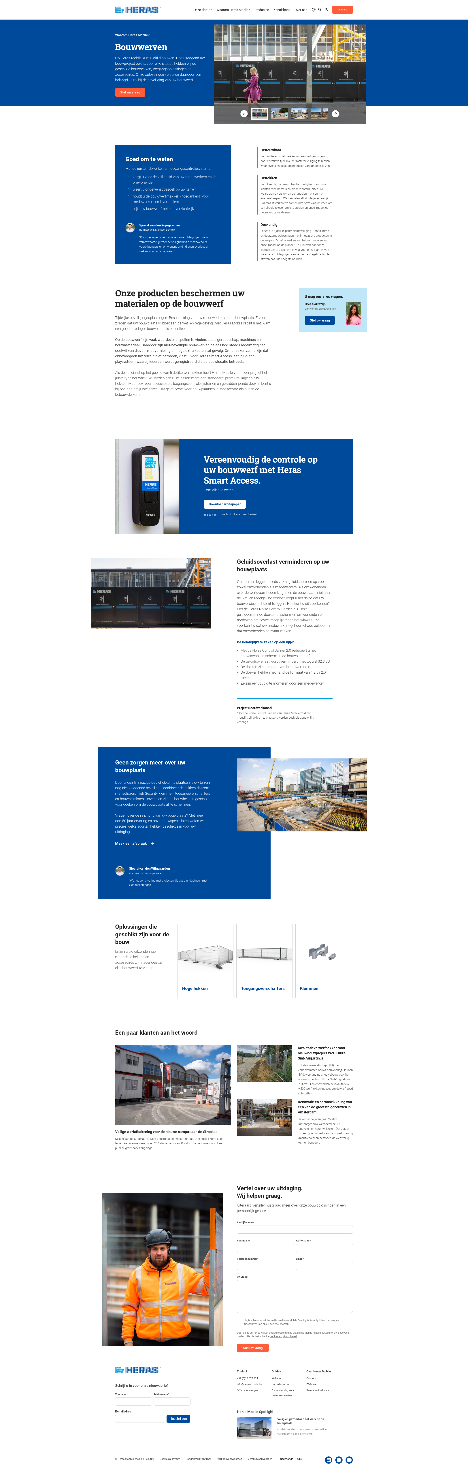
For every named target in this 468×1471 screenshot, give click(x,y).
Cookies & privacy (170, 1459)
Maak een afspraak (131, 843)
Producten (261, 9)
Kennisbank (281, 9)
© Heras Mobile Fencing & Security (134, 1459)
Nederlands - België (291, 1459)
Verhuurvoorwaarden (260, 1459)
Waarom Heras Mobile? (233, 9)
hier (288, 1429)
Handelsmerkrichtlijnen (199, 1459)
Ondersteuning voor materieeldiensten (283, 1393)
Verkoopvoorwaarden (229, 1459)
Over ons (301, 9)
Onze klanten (203, 9)
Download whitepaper (225, 504)
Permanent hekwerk (317, 1390)
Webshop (277, 1378)
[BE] (314, 9)
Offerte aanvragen (247, 1390)
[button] (244, 113)
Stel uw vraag (130, 92)
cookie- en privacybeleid (283, 1336)
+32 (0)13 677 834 (247, 1378)
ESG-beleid (312, 1384)
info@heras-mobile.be (249, 1384)
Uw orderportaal (281, 1384)
